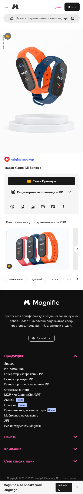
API (6, 420)
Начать (10, 436)
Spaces (9, 363)
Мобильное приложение (21, 415)
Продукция (13, 355)
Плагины (15, 405)
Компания (12, 449)
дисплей (37, 279)
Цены (57, 7)
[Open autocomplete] (9, 18)
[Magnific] (41, 303)
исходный (28, 36)
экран (54, 279)
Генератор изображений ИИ (23, 374)
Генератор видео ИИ (18, 379)
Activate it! (62, 487)
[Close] (77, 487)
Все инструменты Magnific (22, 426)
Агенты (13, 400)
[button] (42, 338)
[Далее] (77, 249)
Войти (72, 7)
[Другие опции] (63, 206)
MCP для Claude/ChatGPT (22, 394)
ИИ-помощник (14, 368)
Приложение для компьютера (29, 410)
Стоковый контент (16, 389)
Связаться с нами (19, 461)
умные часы (16, 279)
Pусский (41, 338)
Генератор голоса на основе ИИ (26, 384)
